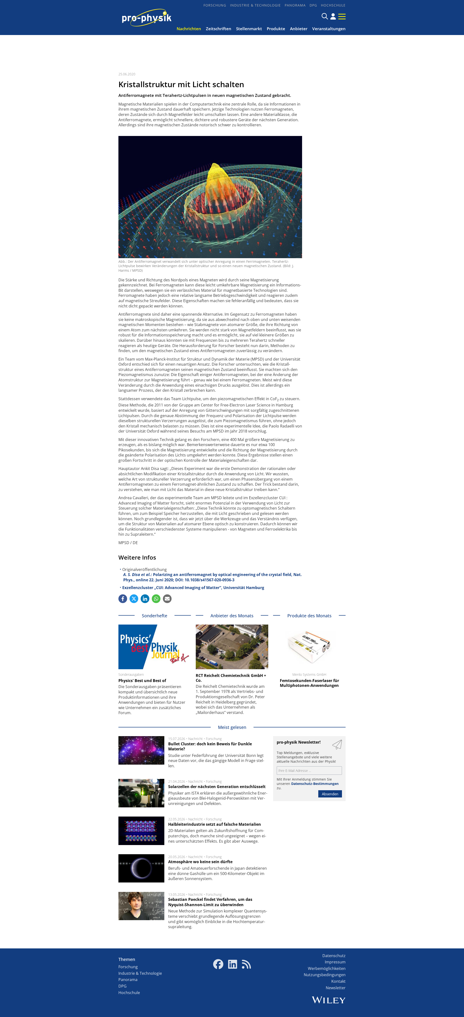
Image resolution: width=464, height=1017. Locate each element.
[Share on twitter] (134, 598)
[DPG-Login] (333, 16)
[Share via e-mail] (167, 598)
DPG (313, 5)
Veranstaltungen (329, 28)
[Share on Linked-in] (145, 598)
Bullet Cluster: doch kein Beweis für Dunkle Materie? (210, 746)
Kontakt (338, 981)
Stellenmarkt (249, 28)
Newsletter (336, 987)
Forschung (214, 5)
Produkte (276, 28)
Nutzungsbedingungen (325, 974)
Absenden (330, 793)
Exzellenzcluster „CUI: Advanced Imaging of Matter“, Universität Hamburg (193, 587)
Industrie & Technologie (255, 5)
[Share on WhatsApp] (156, 598)
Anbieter (298, 28)
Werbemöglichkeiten (327, 968)
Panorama (295, 5)
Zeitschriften (218, 28)
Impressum (335, 962)
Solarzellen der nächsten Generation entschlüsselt (217, 786)
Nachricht (195, 738)
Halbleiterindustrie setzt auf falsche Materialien (214, 824)
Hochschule (333, 5)
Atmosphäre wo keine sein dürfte (200, 861)
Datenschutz (334, 955)
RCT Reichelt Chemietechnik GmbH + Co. (231, 678)
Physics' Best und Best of (142, 680)
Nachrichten (189, 28)
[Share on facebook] (122, 598)
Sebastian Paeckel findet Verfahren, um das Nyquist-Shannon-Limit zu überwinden (210, 902)
